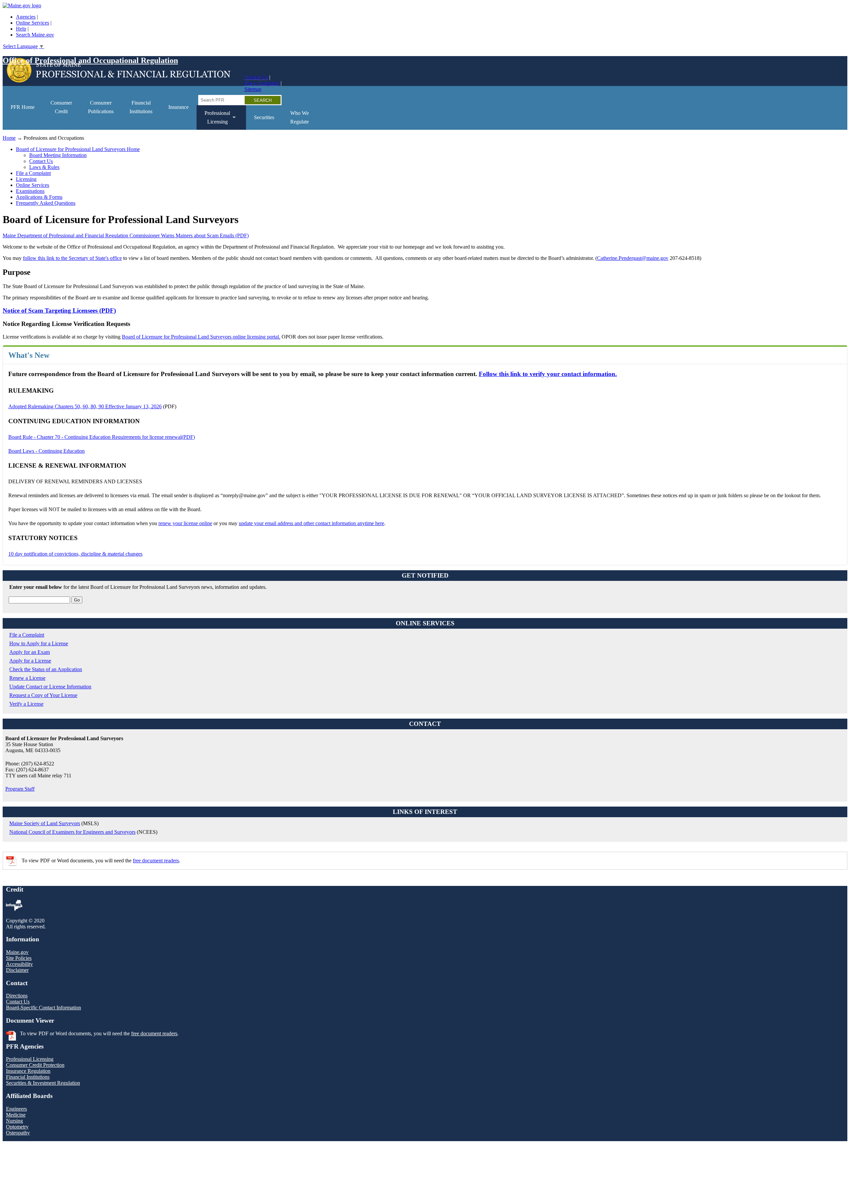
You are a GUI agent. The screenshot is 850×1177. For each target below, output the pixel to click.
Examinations (30, 191)
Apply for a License (30, 661)
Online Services (32, 23)
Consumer (61, 107)
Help (21, 29)
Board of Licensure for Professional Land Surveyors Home (78, 149)
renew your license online (185, 523)
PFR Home (23, 107)
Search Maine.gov (35, 35)
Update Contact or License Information (50, 686)
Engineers (16, 1109)
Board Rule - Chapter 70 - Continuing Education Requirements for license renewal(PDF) (101, 437)
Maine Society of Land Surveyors (44, 823)
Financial (140, 107)
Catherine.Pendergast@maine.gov (632, 258)
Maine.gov (17, 952)
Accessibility (19, 964)
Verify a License (26, 704)
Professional (213, 120)
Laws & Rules (44, 167)
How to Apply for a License (38, 643)
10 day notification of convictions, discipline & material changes (75, 554)
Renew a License (27, 678)
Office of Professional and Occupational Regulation (90, 60)
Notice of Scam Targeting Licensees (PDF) (59, 310)
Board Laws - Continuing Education (46, 451)
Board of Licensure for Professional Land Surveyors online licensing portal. (201, 337)
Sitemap (252, 89)
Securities (264, 117)
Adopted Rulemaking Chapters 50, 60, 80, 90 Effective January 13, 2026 (85, 406)
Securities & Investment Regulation (43, 1083)
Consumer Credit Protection (35, 1065)
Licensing (26, 179)
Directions (17, 995)
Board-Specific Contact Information (43, 1007)
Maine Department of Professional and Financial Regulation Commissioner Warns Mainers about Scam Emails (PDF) (126, 235)
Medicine (16, 1115)
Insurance (178, 107)
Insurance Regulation (28, 1071)
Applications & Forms (39, 197)
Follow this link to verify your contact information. (548, 373)
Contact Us (256, 77)
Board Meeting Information (58, 155)
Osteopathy (18, 1133)
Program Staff (20, 789)
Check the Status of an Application (45, 669)
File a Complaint (261, 83)
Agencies (26, 17)
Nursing (14, 1121)
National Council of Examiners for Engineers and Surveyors (72, 832)
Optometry (17, 1127)
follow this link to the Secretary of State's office (72, 258)
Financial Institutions (27, 1077)
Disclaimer (17, 970)
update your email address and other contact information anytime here (311, 523)
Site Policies (19, 958)
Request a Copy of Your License (43, 695)
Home (9, 138)
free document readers (156, 860)
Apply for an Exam (29, 652)
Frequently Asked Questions (45, 203)
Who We (299, 117)
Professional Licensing (29, 1059)
